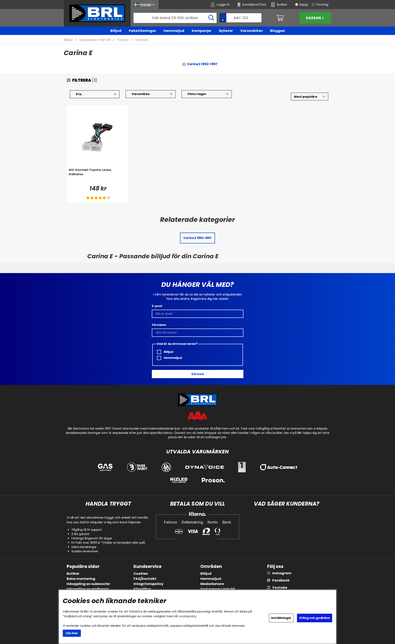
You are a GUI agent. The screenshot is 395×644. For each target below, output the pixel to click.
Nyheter (226, 30)
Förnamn (159, 325)
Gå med (197, 374)
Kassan (313, 17)
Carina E (141, 39)
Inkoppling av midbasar (88, 589)
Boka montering (81, 578)
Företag (322, 4)
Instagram (281, 573)
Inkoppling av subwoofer (88, 583)
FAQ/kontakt (145, 578)
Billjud (115, 30)
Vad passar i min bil (94, 39)
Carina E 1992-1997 (202, 64)
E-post (157, 306)
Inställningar (281, 618)
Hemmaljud (174, 30)
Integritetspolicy (148, 583)
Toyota (122, 39)
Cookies (141, 573)
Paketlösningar (142, 30)
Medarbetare (212, 583)
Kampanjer (201, 30)
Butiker (73, 573)
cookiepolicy (187, 616)
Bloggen (277, 30)
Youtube (279, 587)
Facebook (280, 580)
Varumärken (251, 30)
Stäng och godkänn (314, 618)
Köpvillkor (142, 589)
